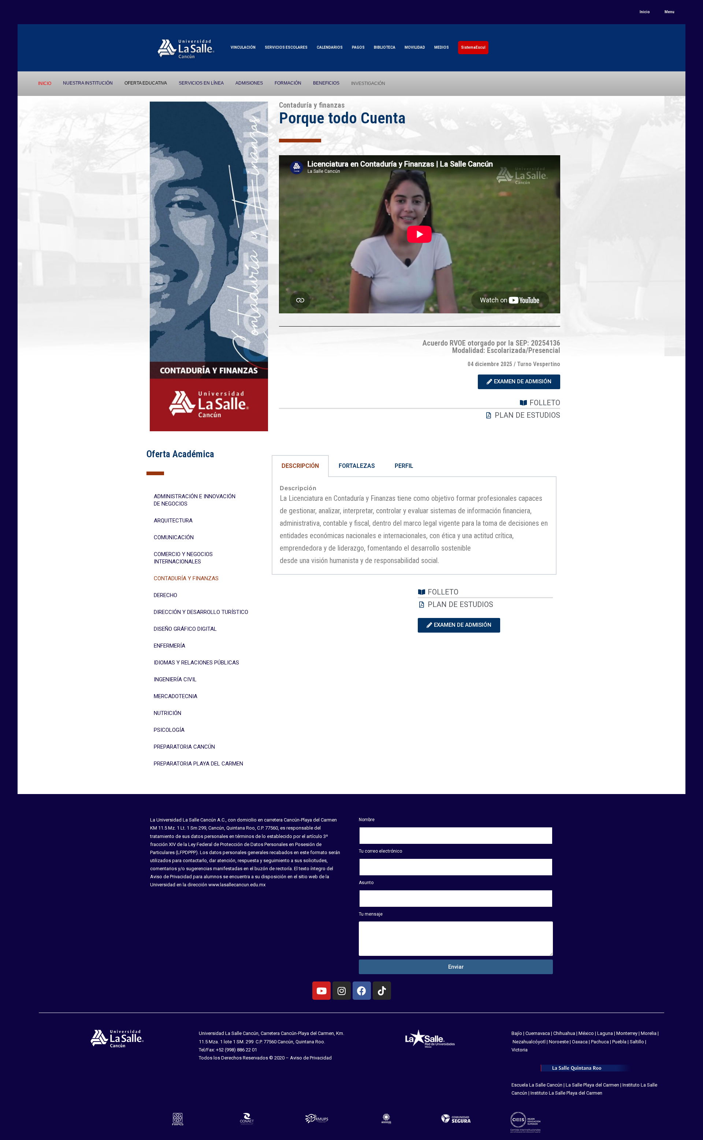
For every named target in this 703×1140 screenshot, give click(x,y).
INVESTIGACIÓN (368, 83)
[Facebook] (362, 990)
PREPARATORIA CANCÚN (184, 747)
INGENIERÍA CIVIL (175, 679)
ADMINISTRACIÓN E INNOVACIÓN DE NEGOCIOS (194, 500)
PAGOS (358, 47)
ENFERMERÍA (169, 645)
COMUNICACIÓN (174, 537)
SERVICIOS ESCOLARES (286, 47)
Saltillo (637, 1041)
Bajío (517, 1033)
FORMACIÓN (288, 83)
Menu (669, 12)
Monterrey (626, 1033)
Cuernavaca (537, 1033)
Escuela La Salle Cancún (537, 1085)
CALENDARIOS (330, 47)
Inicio (645, 12)
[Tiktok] (382, 990)
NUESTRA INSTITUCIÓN (88, 83)
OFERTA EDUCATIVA (145, 83)
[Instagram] (341, 990)
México (586, 1033)
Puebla (619, 1041)
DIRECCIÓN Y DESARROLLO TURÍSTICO (201, 612)
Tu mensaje (371, 914)
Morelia (648, 1033)
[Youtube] (321, 990)
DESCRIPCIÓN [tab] (300, 465)
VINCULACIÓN (243, 47)
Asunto (366, 882)
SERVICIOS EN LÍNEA (201, 83)
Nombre (367, 819)
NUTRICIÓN (167, 713)
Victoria (520, 1050)
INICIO (44, 83)
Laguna (605, 1033)
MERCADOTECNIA (175, 696)
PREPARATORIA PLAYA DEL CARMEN (198, 763)
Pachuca (600, 1041)
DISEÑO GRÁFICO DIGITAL (185, 629)
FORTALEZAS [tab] (357, 465)
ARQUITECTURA (173, 520)
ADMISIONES (249, 83)
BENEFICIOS (326, 83)
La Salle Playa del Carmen (592, 1085)
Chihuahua (564, 1033)
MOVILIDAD (415, 47)
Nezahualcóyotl (529, 1041)
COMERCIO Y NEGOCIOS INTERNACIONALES (183, 558)
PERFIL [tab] (404, 465)
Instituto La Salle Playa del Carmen (566, 1093)
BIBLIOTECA (384, 47)
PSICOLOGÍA (169, 730)
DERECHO (165, 595)
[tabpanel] (414, 526)
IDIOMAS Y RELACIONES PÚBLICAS (196, 662)
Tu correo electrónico (380, 851)
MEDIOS (441, 47)
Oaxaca (580, 1041)
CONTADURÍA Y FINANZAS (186, 578)
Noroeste (559, 1041)
